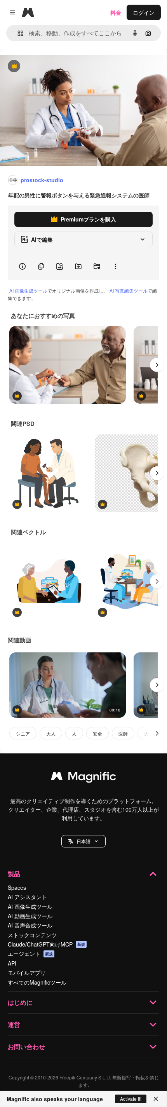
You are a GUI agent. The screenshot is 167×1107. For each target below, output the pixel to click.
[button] (83, 841)
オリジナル (53, 67)
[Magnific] (83, 778)
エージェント (30, 953)
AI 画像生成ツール (28, 290)
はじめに (20, 1002)
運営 (14, 1024)
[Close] (155, 1099)
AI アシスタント (27, 897)
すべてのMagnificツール (37, 982)
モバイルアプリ (27, 972)
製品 (14, 873)
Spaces (17, 887)
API (12, 963)
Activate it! (130, 1098)
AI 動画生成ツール (30, 916)
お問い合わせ (26, 1046)
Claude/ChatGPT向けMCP (46, 944)
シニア (23, 733)
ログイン (144, 12)
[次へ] (157, 365)
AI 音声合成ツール (30, 925)
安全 (97, 733)
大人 (51, 733)
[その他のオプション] (115, 266)
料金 (115, 12)
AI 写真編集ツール (129, 290)
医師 (123, 733)
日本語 (83, 841)
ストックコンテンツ (32, 935)
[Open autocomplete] (17, 33)
